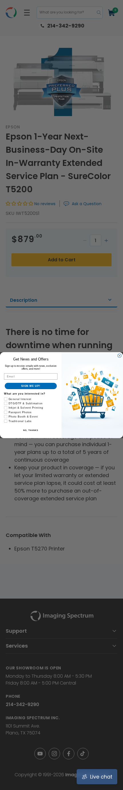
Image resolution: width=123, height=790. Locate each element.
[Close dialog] (119, 355)
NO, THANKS (30, 430)
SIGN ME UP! (30, 386)
